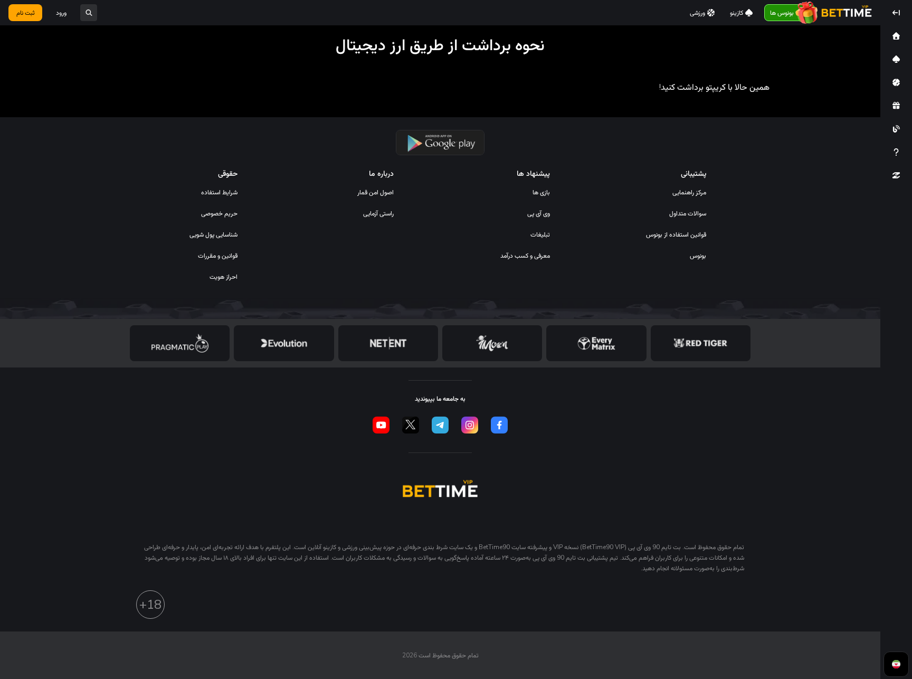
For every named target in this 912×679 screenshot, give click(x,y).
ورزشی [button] (697, 12)
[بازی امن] (896, 175)
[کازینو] (896, 59)
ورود (61, 12)
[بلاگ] (896, 128)
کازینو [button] (736, 12)
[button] (896, 35)
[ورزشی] (896, 82)
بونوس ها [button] (782, 12)
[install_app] (440, 142)
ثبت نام (25, 12)
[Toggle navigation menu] (896, 12)
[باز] (88, 12)
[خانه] (896, 35)
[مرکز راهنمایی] (896, 152)
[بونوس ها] (896, 105)
